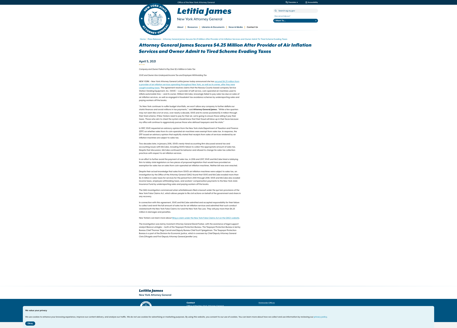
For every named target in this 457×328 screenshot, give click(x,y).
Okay (30, 323)
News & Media (236, 27)
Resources (193, 27)
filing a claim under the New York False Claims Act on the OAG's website (205, 218)
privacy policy (320, 317)
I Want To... (280, 20)
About (180, 27)
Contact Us (252, 27)
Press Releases (154, 39)
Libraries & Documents (213, 27)
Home (143, 39)
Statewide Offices (266, 303)
